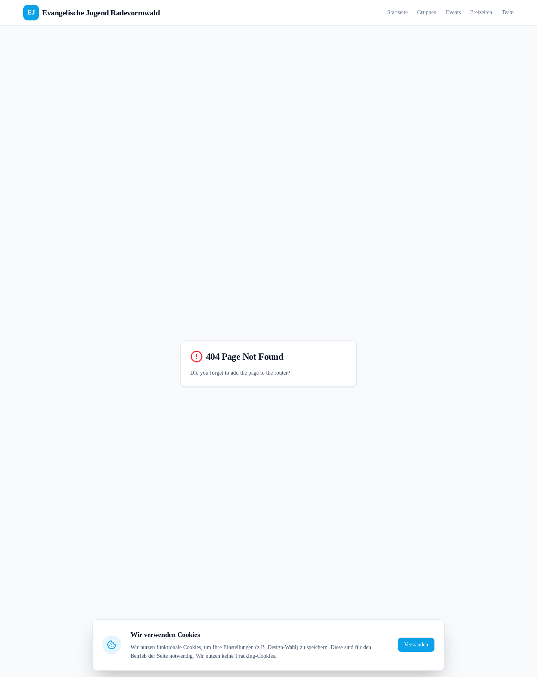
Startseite (397, 12)
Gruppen (426, 12)
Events (453, 12)
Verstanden (416, 645)
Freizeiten (481, 12)
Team (508, 12)
